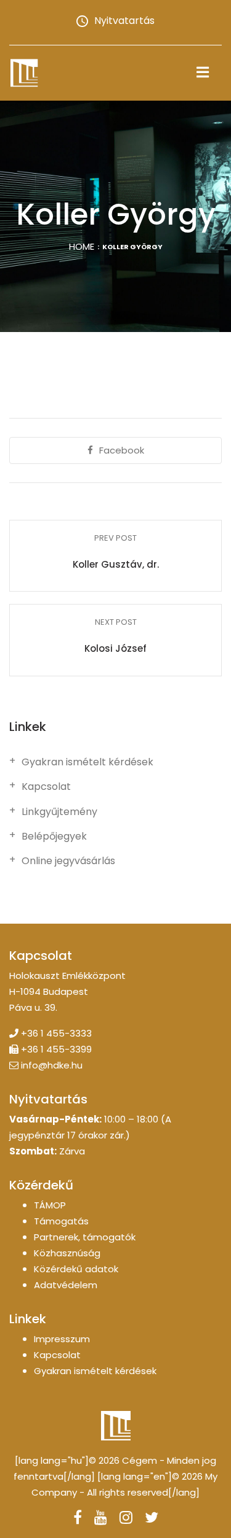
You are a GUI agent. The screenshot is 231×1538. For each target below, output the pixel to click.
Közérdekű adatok (76, 1268)
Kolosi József (115, 648)
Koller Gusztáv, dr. (116, 564)
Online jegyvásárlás (68, 861)
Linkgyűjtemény (59, 812)
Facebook (121, 450)
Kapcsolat (46, 787)
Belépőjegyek (54, 836)
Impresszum (62, 1338)
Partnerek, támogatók (85, 1237)
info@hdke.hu (52, 1065)
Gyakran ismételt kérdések (87, 762)
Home (81, 246)
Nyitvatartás (124, 21)
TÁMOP (50, 1205)
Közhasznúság (67, 1252)
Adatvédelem (65, 1284)
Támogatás (61, 1221)
